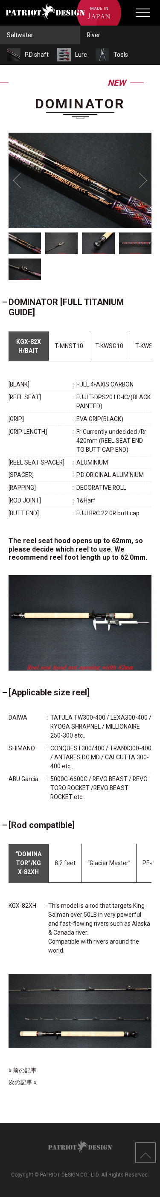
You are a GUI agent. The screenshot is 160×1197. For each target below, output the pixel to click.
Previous (20, 180)
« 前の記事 (23, 1070)
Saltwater (20, 35)
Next (139, 180)
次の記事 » (23, 1082)
